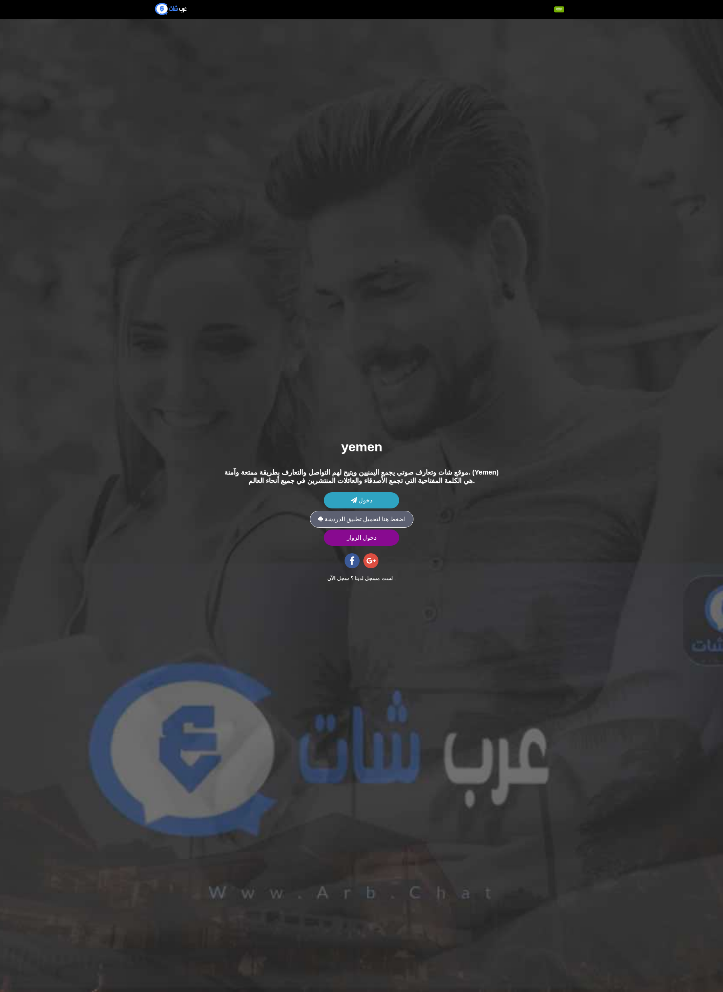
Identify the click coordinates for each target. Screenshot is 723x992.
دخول (364, 500)
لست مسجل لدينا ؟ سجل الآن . (361, 578)
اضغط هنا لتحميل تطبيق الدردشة (364, 519)
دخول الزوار (362, 537)
